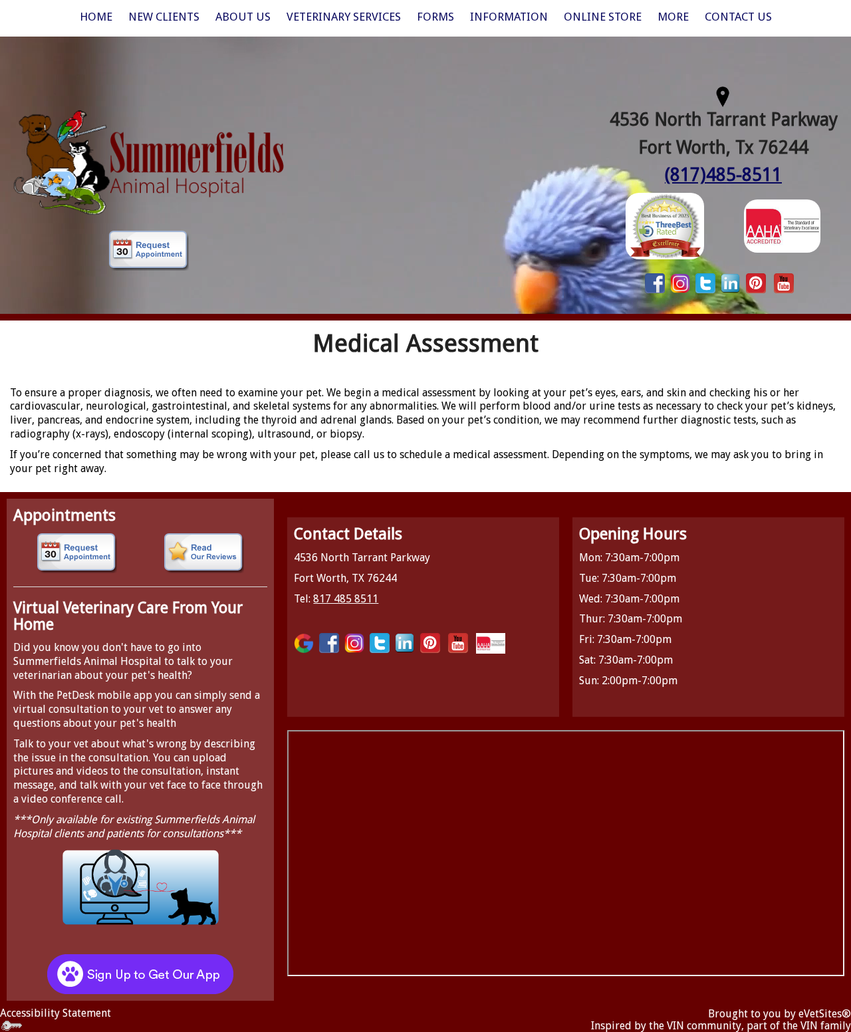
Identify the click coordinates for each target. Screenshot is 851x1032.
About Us (243, 16)
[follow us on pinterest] (756, 282)
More (673, 16)
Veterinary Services (344, 16)
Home (96, 16)
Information (509, 16)
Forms (435, 16)
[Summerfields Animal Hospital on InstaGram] (680, 282)
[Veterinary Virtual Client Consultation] (140, 886)
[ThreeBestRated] (665, 225)
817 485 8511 (345, 598)
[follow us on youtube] (784, 282)
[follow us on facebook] (655, 282)
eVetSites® (824, 1013)
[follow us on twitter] (705, 282)
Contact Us (738, 16)
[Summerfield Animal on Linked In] (731, 282)
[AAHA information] (782, 225)
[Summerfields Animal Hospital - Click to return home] (149, 160)
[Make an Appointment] (149, 251)
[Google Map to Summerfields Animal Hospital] (723, 94)
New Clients (163, 16)
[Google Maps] (304, 642)
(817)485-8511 (723, 174)
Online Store (603, 16)
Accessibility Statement (55, 1013)
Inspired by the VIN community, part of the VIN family (721, 1025)
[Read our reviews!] (203, 553)
